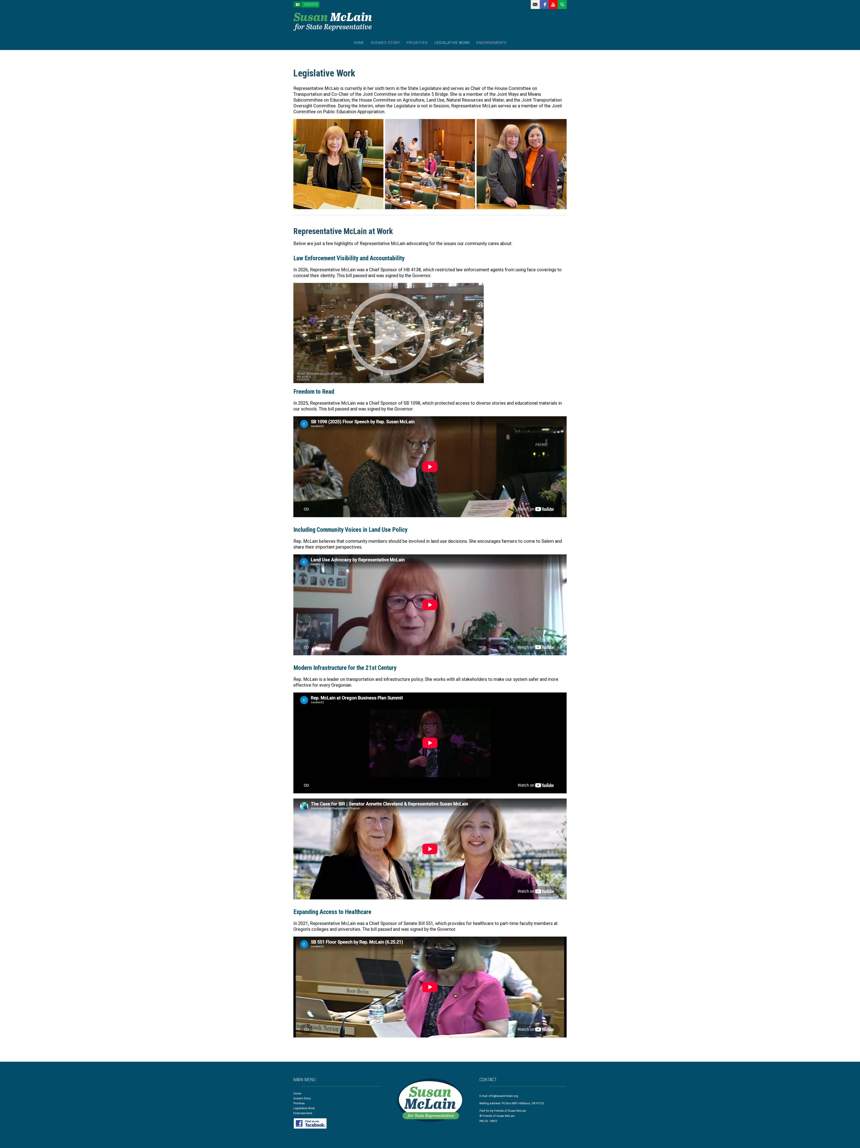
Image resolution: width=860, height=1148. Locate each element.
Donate (311, 4)
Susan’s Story (385, 43)
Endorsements (492, 43)
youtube (553, 4)
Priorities (417, 43)
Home (359, 43)
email (535, 4)
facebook (544, 4)
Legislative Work (452, 43)
